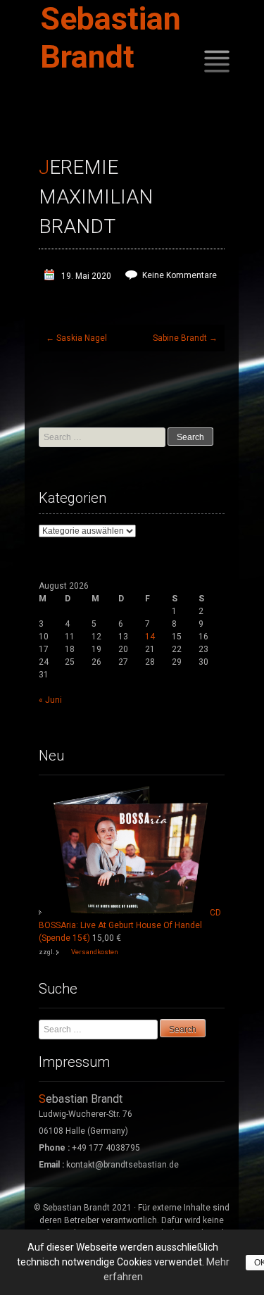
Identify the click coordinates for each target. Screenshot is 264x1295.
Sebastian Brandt (110, 37)
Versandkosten (94, 952)
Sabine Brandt (185, 338)
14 (150, 637)
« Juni (50, 700)
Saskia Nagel (76, 338)
